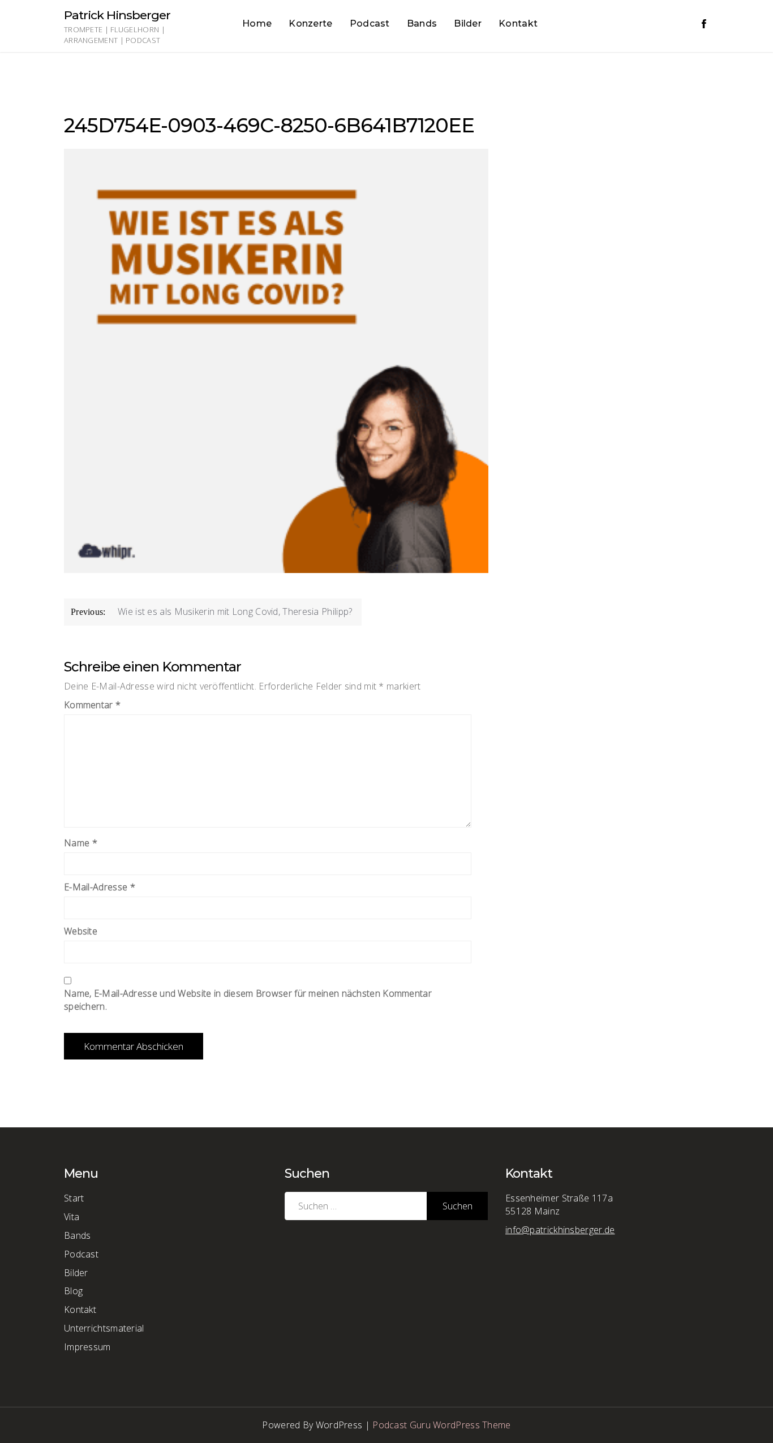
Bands (422, 23)
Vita (71, 1217)
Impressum (87, 1347)
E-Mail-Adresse (99, 887)
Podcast (370, 23)
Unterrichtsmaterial (104, 1328)
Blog (73, 1291)
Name (80, 843)
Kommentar (92, 705)
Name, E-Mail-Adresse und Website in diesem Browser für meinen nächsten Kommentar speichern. (248, 1000)
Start (74, 1198)
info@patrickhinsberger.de (560, 1230)
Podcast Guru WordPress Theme (441, 1425)
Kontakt (518, 23)
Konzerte (310, 23)
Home (257, 23)
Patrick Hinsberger (117, 15)
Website (80, 931)
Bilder (468, 23)
